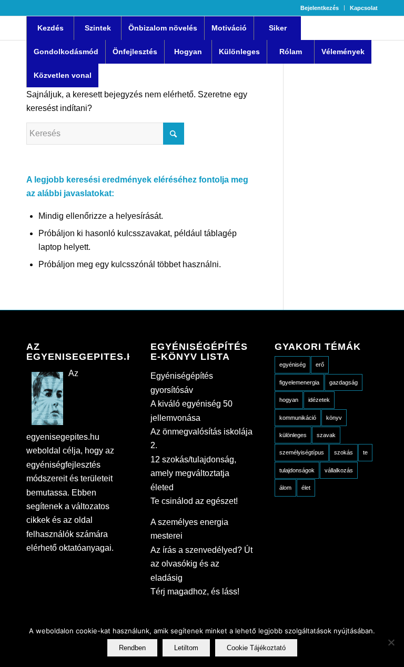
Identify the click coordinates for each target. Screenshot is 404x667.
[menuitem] (320, 8)
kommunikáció (297, 418)
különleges (293, 435)
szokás (343, 452)
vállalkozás (339, 470)
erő (320, 364)
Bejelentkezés (319, 8)
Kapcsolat (364, 8)
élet (305, 487)
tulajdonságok (297, 470)
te (365, 452)
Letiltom (186, 648)
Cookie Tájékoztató (256, 648)
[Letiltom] (391, 642)
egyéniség (292, 364)
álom (285, 487)
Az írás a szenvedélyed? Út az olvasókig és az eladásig (201, 563)
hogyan (288, 400)
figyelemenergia (299, 382)
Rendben (132, 648)
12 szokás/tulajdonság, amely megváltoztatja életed (193, 473)
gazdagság (343, 382)
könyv (334, 418)
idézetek (319, 400)
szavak (326, 435)
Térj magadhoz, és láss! (194, 591)
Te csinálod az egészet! (194, 501)
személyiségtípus (301, 452)
